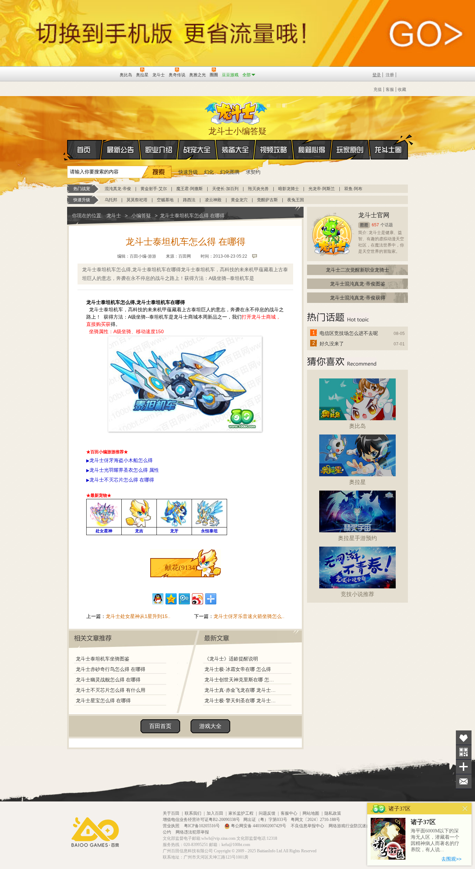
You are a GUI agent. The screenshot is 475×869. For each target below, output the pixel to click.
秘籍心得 (312, 149)
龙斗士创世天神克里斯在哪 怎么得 (240, 679)
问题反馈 (267, 813)
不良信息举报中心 (308, 825)
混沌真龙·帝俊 (118, 188)
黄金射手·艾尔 (153, 188)
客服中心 (289, 813)
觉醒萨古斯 (267, 199)
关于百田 (171, 813)
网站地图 (311, 813)
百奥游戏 (78, 74)
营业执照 (171, 825)
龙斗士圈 (388, 149)
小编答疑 (141, 215)
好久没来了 (332, 343)
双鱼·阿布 (353, 188)
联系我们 (193, 813)
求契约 (253, 172)
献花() (181, 567)
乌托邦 (111, 199)
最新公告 (120, 149)
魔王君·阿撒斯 (189, 188)
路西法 (189, 199)
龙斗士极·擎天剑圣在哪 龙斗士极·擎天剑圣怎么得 (240, 700)
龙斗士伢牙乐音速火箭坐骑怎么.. (249, 616)
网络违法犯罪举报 (192, 832)
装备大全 (235, 149)
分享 (464, 767)
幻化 (209, 172)
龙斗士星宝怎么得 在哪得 (103, 700)
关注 (464, 752)
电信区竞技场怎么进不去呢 (349, 333)
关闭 (465, 809)
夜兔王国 (295, 199)
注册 (390, 74)
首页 (84, 149)
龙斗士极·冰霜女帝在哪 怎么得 (237, 669)
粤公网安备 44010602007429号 (258, 825)
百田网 (104, 74)
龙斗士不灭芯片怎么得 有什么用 (110, 690)
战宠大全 (197, 149)
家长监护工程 (240, 813)
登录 (376, 74)
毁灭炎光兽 (258, 188)
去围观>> (451, 859)
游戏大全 (210, 726)
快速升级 (188, 172)
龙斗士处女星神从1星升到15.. (138, 616)
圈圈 (364, 225)
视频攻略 (273, 149)
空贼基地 (165, 199)
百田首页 (160, 726)
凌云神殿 (213, 199)
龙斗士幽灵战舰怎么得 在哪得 (108, 679)
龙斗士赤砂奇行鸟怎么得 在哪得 (110, 669)
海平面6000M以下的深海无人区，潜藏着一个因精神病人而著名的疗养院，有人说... (435, 840)
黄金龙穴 (239, 199)
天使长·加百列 (225, 188)
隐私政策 (332, 813)
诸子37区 (423, 822)
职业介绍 (159, 149)
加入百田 (215, 813)
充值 (377, 89)
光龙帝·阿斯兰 (321, 188)
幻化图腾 (230, 172)
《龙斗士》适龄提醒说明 (231, 658)
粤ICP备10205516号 (202, 825)
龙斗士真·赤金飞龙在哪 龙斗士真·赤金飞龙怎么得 (240, 690)
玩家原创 (350, 149)
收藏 (402, 89)
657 (375, 224)
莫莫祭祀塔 (137, 199)
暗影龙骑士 (288, 188)
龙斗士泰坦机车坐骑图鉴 (102, 658)
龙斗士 (236, 111)
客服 (390, 89)
